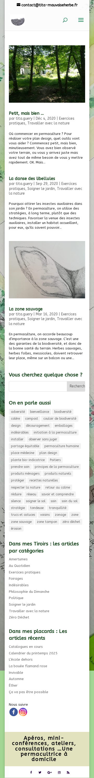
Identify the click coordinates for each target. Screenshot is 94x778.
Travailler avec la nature (48, 123)
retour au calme (57, 487)
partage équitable (25, 446)
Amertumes (18, 559)
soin (53, 501)
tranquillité (57, 508)
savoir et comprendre (58, 494)
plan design (48, 453)
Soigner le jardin (41, 189)
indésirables (19, 432)
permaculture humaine (61, 446)
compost (31, 418)
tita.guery (24, 118)
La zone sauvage (26, 308)
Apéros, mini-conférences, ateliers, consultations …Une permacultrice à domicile (44, 748)
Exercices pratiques (24, 572)
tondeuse (37, 508)
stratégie (18, 508)
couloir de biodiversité (59, 418)
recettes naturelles (44, 480)
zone (74, 515)
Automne (16, 679)
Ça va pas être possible (28, 692)
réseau (31, 494)
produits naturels (58, 473)
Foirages (16, 578)
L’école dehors (21, 659)
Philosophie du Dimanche (29, 592)
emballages (63, 426)
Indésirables (19, 585)
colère (15, 418)
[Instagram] (23, 712)
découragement (38, 426)
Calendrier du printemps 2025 (33, 653)
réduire (16, 494)
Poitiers (55, 460)
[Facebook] (13, 712)
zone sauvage (21, 522)
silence (16, 501)
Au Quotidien (19, 566)
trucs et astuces (23, 515)
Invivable (16, 673)
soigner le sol (35, 501)
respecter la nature (25, 487)
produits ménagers (25, 473)
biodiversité (62, 412)
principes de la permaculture (57, 467)
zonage (60, 515)
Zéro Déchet (19, 617)
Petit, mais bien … (26, 113)
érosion (16, 528)
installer (17, 439)
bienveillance (39, 412)
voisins (45, 515)
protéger (17, 480)
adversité (18, 412)
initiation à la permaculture (55, 432)
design (16, 426)
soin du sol (70, 501)
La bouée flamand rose (28, 666)
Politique (16, 598)
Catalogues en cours (26, 647)
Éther (13, 685)
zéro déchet (71, 522)
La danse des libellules (32, 178)
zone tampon (47, 522)
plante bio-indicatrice (28, 460)
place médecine (22, 453)
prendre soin (20, 467)
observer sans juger (43, 439)
